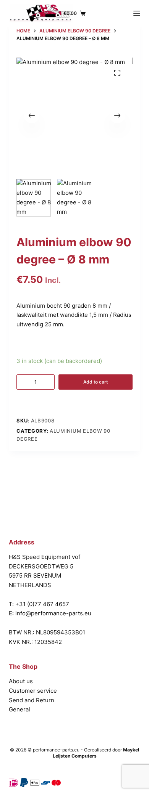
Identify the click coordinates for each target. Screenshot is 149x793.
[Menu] (136, 13)
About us (21, 681)
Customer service (33, 690)
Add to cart (95, 382)
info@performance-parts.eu (53, 613)
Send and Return (31, 700)
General (19, 709)
